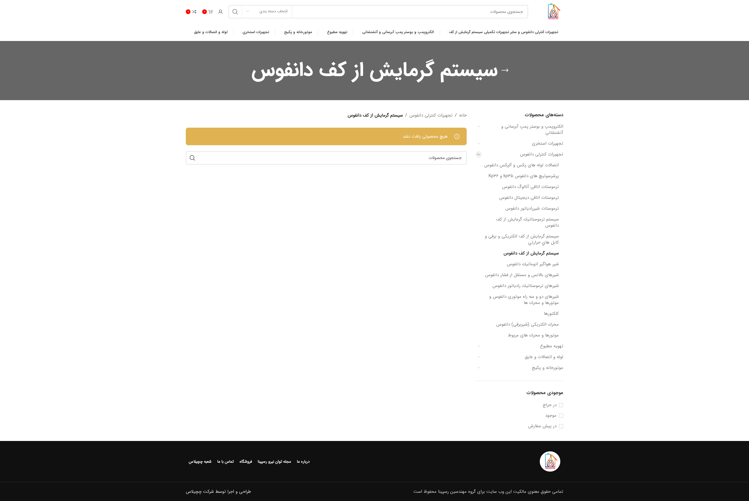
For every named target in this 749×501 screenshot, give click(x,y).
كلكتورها (551, 313)
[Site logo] (553, 11)
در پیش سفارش (542, 426)
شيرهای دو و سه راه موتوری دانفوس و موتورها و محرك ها (524, 299)
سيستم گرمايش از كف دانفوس (531, 253)
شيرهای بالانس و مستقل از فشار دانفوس (522, 274)
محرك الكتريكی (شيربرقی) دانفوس (527, 324)
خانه (463, 115)
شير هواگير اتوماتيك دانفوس (533, 264)
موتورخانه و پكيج (547, 367)
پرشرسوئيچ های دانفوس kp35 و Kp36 (524, 175)
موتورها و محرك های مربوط (533, 335)
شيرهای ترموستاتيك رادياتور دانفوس (525, 285)
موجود (550, 416)
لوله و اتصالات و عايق (544, 356)
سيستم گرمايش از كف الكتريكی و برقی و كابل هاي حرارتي (522, 239)
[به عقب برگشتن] (505, 70)
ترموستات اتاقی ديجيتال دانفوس (529, 197)
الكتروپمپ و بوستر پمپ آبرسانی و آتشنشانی (532, 129)
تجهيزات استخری (547, 143)
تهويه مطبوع (551, 346)
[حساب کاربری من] (221, 12)
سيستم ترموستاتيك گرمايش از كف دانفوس (527, 222)
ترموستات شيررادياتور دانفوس (532, 208)
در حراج (549, 405)
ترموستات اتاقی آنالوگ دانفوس (530, 186)
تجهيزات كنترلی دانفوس (541, 154)
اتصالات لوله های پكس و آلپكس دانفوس (521, 165)
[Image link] (550, 461)
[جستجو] (235, 11)
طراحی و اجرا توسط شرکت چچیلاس (218, 491)
